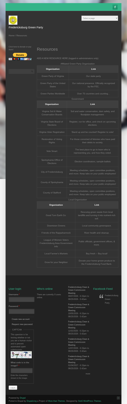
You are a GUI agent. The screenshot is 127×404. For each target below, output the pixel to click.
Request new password (22, 324)
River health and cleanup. (96, 233)
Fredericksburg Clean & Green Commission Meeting (78, 290)
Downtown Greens (56, 225)
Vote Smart (51, 151)
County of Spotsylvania (52, 182)
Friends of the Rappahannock (56, 233)
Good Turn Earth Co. (56, 215)
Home (12, 35)
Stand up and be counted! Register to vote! (93, 132)
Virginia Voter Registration (52, 132)
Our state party (93, 76)
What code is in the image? (20, 364)
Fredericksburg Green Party (26, 27)
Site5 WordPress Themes (89, 401)
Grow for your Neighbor (56, 262)
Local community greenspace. (97, 225)
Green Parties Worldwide (53, 93)
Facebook (115, 7)
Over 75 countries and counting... (93, 93)
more (88, 374)
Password (14, 306)
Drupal (23, 398)
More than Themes (56, 401)
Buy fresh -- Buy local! (96, 253)
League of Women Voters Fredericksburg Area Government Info (56, 243)
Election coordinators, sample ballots (93, 161)
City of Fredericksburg (52, 172)
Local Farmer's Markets (56, 253)
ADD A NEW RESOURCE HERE (52, 58)
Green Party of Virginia (53, 76)
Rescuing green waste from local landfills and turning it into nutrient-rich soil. (96, 215)
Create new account (21, 319)
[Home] (13, 24)
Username (14, 294)
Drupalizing (32, 401)
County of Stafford (52, 192)
